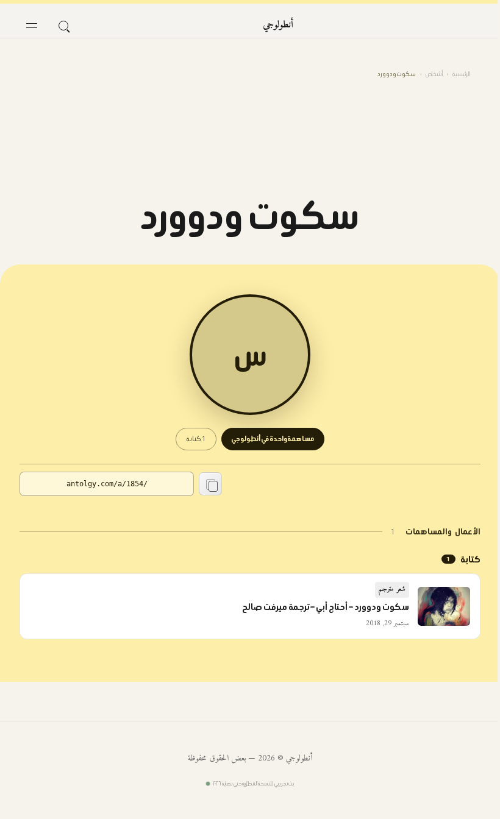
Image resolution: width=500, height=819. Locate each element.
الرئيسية (461, 74)
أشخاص (434, 74)
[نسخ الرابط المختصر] (210, 483)
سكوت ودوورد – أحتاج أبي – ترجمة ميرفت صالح (325, 607)
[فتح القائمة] (32, 25)
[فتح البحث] (63, 25)
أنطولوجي (278, 25)
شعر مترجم (392, 589)
